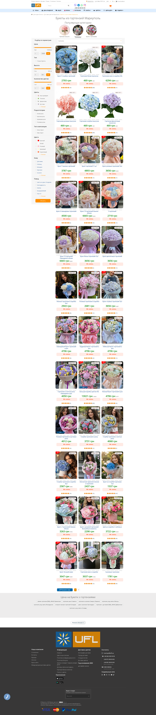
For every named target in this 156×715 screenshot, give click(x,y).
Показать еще (65, 590)
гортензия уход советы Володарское (43, 604)
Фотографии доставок (84, 653)
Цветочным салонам (63, 655)
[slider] (34, 47)
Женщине (39, 167)
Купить (67, 83)
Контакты (34, 655)
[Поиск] (68, 5)
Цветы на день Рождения (44, 182)
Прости (39, 193)
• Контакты (58, 1)
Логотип (33, 660)
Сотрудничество (83, 658)
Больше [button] (43, 106)
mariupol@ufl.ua (109, 653)
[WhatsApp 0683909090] (82, 5)
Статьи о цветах (61, 672)
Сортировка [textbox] (61, 41)
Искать (43, 201)
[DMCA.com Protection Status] (63, 702)
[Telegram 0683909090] (78, 5)
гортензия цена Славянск (70, 601)
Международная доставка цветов (40, 665)
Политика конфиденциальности (66, 658)
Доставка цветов (83, 660)
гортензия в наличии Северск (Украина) (89, 601)
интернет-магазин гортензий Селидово (65, 604)
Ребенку (39, 164)
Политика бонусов (62, 660)
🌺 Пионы (67, 10)
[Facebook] (104, 675)
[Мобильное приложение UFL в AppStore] (60, 678)
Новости (59, 653)
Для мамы (40, 161)
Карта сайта (34, 662)
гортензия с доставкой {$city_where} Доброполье (109, 604)
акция (59, 10)
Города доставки (83, 655)
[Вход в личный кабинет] (116, 1)
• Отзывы (47, 1)
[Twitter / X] (109, 675)
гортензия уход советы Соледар (78, 608)
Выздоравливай (41, 191)
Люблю (39, 188)
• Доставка (42, 1)
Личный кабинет (121, 1)
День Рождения (48, 10)
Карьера (33, 657)
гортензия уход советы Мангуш (110, 601)
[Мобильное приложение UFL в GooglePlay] (60, 682)
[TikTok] (113, 675)
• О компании (53, 1)
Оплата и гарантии (35, 1)
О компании (34, 652)
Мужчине (39, 170)
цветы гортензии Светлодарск (86, 604)
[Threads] (107, 675)
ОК (48, 53)
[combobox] (90, 41)
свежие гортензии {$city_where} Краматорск (49, 601)
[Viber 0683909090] (75, 5)
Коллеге (39, 173)
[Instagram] (85, 5)
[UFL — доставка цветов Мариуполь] (36, 5)
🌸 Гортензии (77, 10)
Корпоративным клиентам (64, 669)
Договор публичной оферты (65, 667)
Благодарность (41, 185)
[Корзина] (110, 6)
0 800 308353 (107, 667)
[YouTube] (112, 675)
